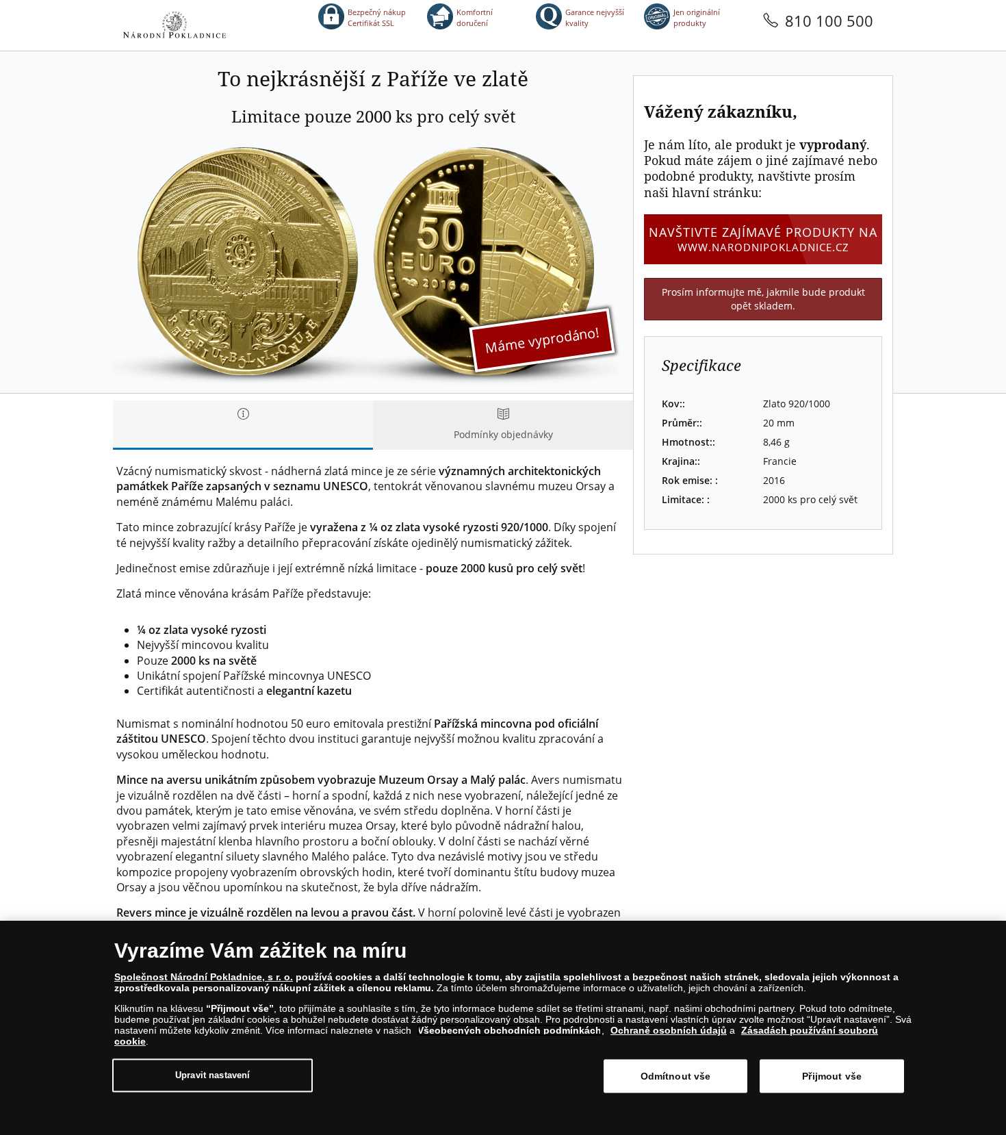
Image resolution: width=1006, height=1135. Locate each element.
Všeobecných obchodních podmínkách (509, 1030)
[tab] (243, 425)
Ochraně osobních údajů (668, 1030)
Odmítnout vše (676, 1076)
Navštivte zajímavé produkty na (763, 238)
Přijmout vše (832, 1076)
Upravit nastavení (212, 1075)
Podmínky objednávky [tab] (503, 434)
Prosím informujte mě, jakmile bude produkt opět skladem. (763, 298)
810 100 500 (829, 20)
